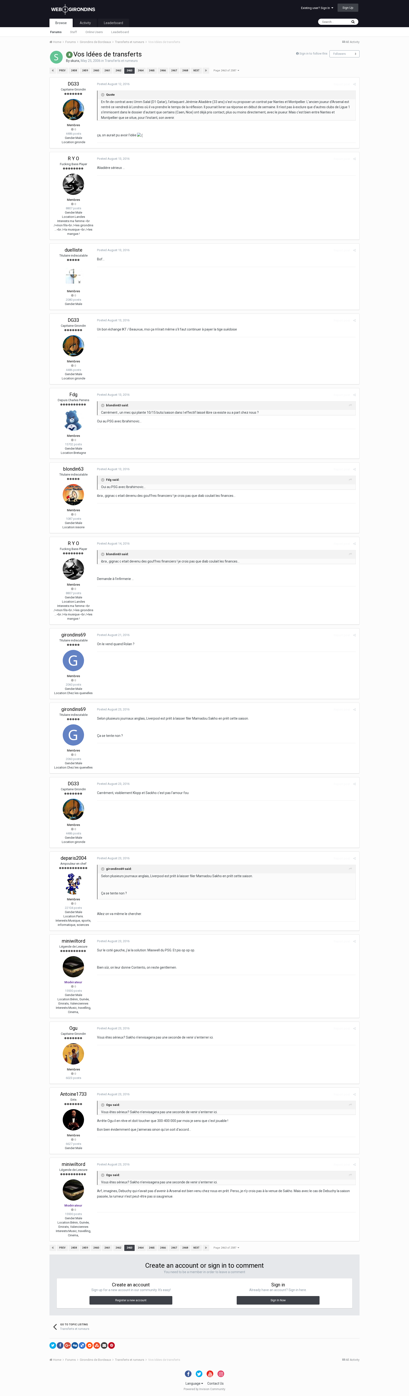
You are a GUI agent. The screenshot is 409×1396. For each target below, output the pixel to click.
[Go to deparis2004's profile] (73, 883)
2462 (118, 70)
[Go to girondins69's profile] (73, 660)
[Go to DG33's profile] (73, 109)
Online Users (94, 32)
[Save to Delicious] (82, 1345)
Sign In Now (278, 1300)
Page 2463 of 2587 (225, 70)
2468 (185, 70)
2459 (85, 70)
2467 (174, 70)
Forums (56, 32)
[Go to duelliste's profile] (73, 275)
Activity (85, 23)
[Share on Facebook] (60, 1345)
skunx (75, 61)
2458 (74, 70)
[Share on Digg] (74, 1345)
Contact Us (215, 1383)
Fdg (73, 394)
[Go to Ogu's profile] (73, 1054)
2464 (140, 70)
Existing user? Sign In (316, 8)
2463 (129, 70)
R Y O (73, 158)
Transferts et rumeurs (121, 61)
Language (193, 1383)
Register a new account (131, 1300)
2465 (152, 70)
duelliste (73, 250)
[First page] (52, 71)
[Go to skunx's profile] (56, 57)
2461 (107, 70)
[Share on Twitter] (52, 1345)
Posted (113, 84)
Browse (61, 23)
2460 (96, 70)
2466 (163, 70)
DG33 (73, 84)
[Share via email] (104, 1345)
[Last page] (206, 71)
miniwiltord (73, 941)
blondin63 (73, 469)
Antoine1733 (73, 1094)
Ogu (73, 1028)
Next (196, 70)
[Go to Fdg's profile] (73, 420)
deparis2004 (73, 858)
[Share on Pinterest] (111, 1345)
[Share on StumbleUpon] (96, 1345)
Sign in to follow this (313, 53)
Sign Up (347, 7)
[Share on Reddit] (89, 1345)
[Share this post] (354, 84)
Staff (73, 32)
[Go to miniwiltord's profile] (73, 966)
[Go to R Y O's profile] (73, 184)
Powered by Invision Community (204, 1389)
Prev (62, 70)
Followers (339, 54)
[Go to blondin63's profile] (73, 494)
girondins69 (73, 635)
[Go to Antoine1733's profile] (73, 1119)
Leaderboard (120, 32)
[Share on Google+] (67, 1345)
